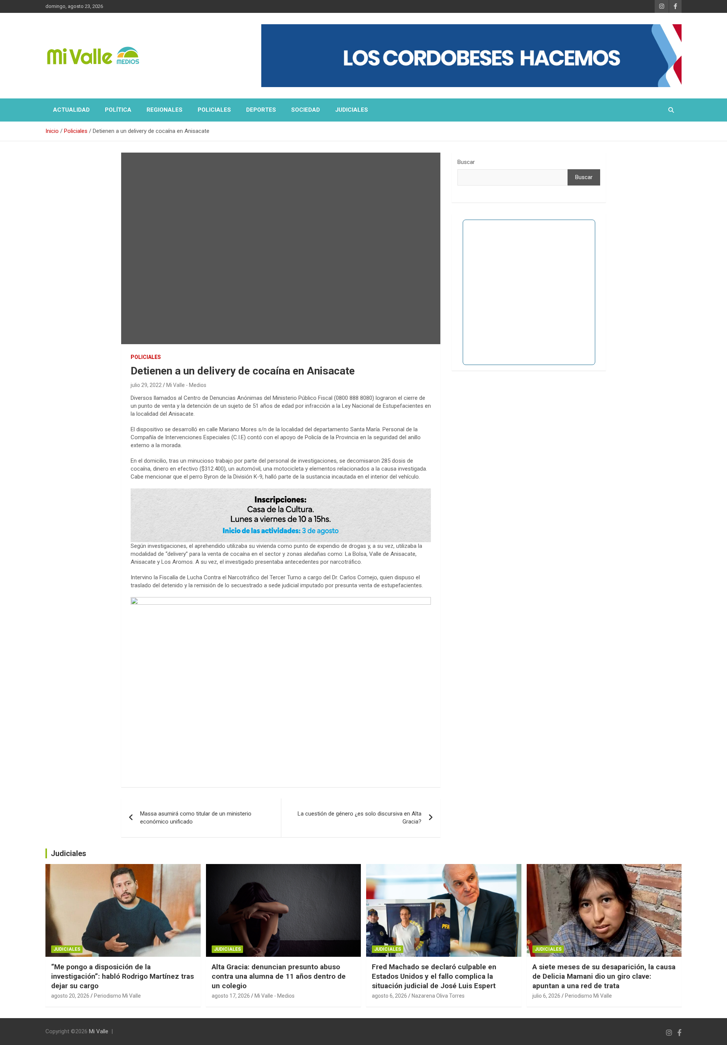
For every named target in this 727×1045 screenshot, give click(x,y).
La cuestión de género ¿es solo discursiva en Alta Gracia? (359, 817)
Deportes (261, 109)
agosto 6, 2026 (389, 996)
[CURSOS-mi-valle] (281, 492)
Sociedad (305, 109)
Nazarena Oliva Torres (438, 996)
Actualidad (71, 109)
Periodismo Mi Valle (117, 996)
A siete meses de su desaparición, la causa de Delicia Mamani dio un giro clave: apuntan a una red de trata (604, 976)
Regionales (165, 109)
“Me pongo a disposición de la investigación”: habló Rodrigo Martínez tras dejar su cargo (122, 976)
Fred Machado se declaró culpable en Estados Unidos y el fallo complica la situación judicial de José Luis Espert (434, 976)
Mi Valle (98, 1031)
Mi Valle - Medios (186, 385)
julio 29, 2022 (146, 385)
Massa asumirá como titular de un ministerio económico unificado (195, 817)
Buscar (466, 162)
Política (118, 109)
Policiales (214, 109)
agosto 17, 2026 (231, 996)
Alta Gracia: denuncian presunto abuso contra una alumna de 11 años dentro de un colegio (279, 976)
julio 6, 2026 (546, 996)
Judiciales (351, 109)
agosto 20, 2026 (70, 996)
